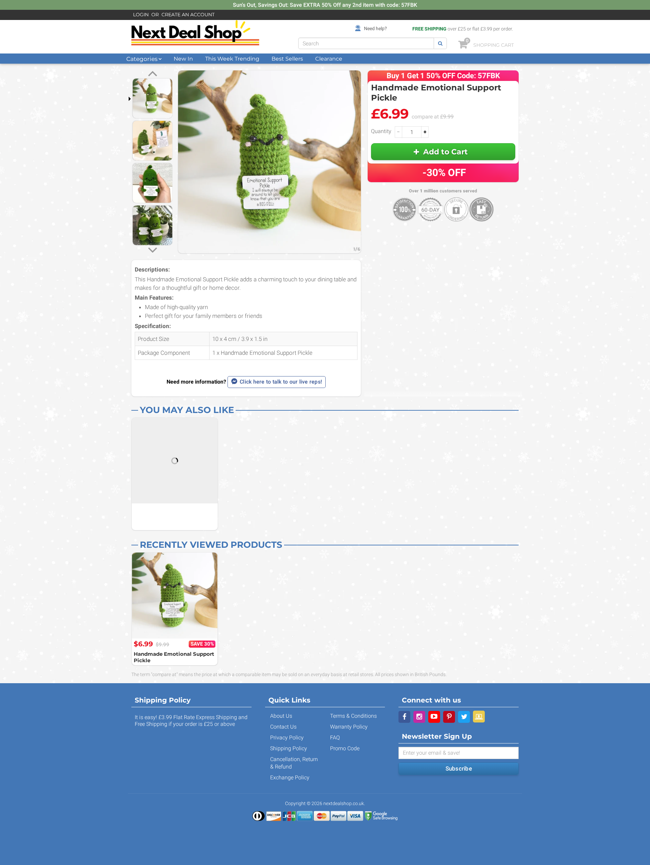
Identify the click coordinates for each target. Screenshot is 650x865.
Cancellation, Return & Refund (294, 763)
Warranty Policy (349, 726)
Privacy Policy (287, 737)
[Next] (152, 249)
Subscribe (459, 768)
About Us (281, 716)
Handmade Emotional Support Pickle (174, 657)
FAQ (335, 737)
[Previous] (152, 74)
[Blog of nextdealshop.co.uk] (479, 716)
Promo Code (345, 748)
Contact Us (283, 726)
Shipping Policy (288, 748)
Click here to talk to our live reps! (281, 382)
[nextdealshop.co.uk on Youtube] (434, 717)
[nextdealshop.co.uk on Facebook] (404, 717)
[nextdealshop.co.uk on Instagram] (419, 717)
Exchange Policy (289, 777)
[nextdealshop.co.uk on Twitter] (464, 717)
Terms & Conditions (353, 716)
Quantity (381, 131)
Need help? (375, 28)
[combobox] (366, 43)
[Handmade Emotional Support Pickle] (175, 596)
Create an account (188, 15)
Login (141, 15)
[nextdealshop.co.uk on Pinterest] (449, 717)
